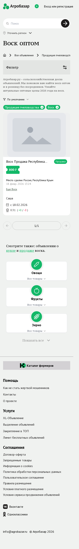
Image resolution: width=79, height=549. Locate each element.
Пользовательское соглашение (23, 477)
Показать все (33, 340)
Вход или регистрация (58, 6)
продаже (26, 250)
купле (11, 250)
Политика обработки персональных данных (32, 472)
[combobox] (20, 99)
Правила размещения (17, 483)
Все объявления (24, 55)
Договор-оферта (14, 454)
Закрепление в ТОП (16, 431)
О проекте (10, 401)
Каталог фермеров (40, 365)
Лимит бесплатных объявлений (23, 437)
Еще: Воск (11, 189)
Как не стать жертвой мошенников (26, 388)
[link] (36, 164)
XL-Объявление (13, 418)
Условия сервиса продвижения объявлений (31, 495)
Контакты (9, 394)
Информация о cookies (18, 466)
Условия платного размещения (23, 489)
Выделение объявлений (18, 424)
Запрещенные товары (17, 460)
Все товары (34, 278)
